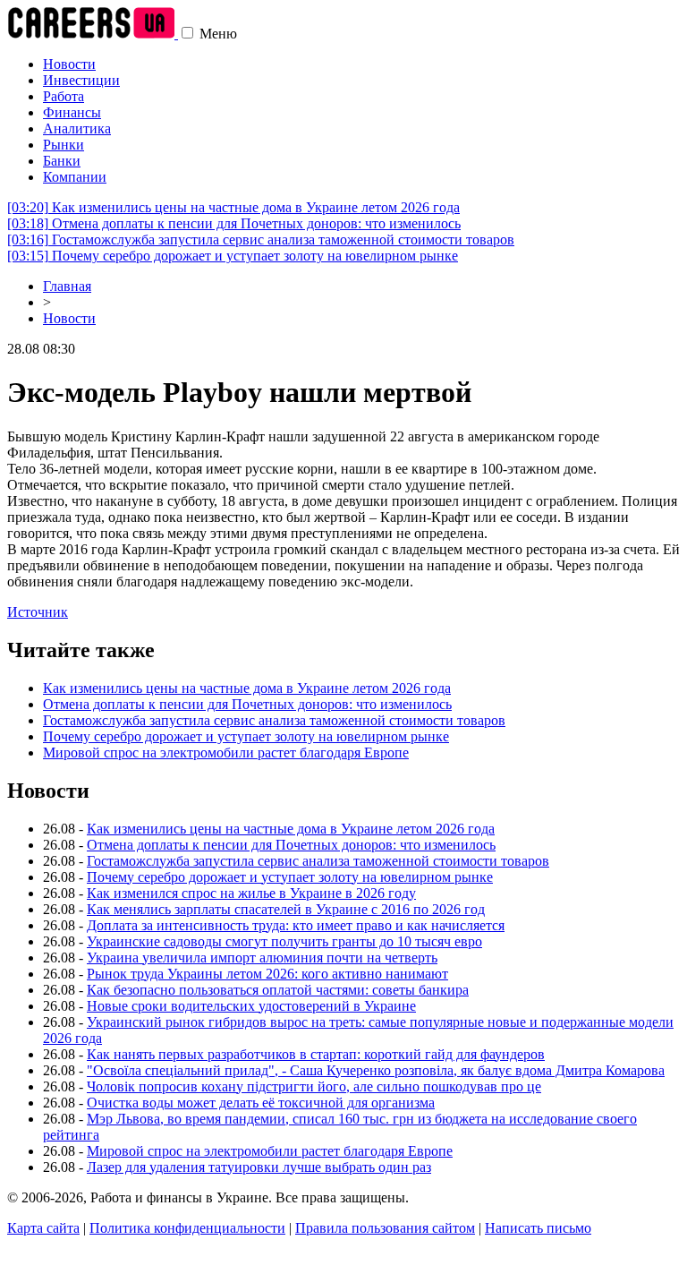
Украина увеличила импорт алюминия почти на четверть (262, 957)
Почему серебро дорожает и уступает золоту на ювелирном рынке (232, 255)
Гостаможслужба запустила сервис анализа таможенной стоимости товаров (260, 239)
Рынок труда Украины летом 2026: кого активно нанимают (267, 973)
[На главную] (92, 33)
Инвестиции (81, 80)
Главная (67, 286)
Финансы (72, 112)
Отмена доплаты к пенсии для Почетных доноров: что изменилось (234, 223)
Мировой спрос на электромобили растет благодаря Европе (226, 752)
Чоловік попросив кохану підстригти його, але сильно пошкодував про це (314, 1086)
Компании (74, 176)
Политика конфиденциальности (187, 1228)
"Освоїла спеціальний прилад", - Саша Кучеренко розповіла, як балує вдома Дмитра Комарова (376, 1070)
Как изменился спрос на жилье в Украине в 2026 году (251, 893)
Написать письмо (538, 1228)
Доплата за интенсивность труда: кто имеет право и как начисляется (296, 925)
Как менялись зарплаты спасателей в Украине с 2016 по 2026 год (286, 909)
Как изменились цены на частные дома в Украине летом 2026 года (233, 207)
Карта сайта (43, 1228)
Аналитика (77, 128)
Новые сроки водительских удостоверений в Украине (251, 1005)
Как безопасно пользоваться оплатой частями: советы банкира (278, 989)
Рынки (63, 144)
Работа (63, 96)
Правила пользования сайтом (385, 1228)
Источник (37, 612)
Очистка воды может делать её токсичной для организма (261, 1102)
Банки (62, 160)
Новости (69, 64)
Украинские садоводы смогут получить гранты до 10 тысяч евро (284, 941)
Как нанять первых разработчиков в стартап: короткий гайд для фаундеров (316, 1054)
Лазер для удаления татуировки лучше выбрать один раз (259, 1167)
